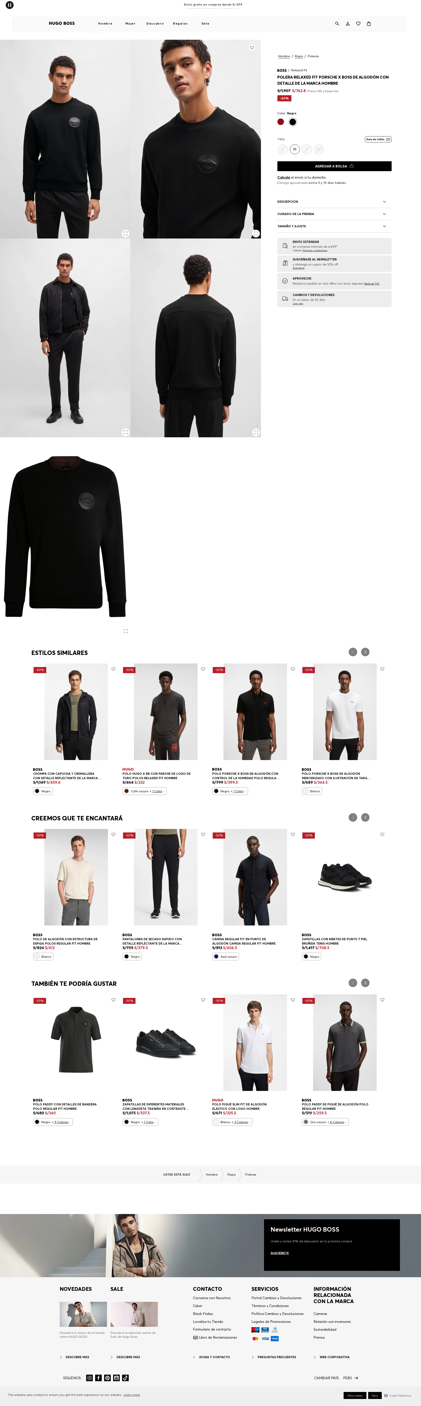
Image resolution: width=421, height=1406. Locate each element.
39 (128, 1105)
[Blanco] (306, 791)
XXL (263, 1105)
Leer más (298, 303)
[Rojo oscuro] (280, 121)
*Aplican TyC (372, 283)
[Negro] (292, 122)
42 (165, 1105)
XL (48, 774)
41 (152, 1105)
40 (307, 939)
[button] (398, 1395)
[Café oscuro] (126, 791)
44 (320, 939)
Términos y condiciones (315, 250)
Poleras (313, 56)
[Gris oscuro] (306, 1122)
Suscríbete (280, 1253)
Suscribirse (299, 268)
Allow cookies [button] (355, 1395)
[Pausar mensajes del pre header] (9, 4)
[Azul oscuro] (216, 956)
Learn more (131, 1395)
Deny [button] (375, 1395)
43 (177, 1105)
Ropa (299, 56)
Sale (206, 23)
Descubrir (155, 23)
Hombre (105, 23)
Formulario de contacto (212, 1329)
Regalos (180, 23)
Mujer (130, 23)
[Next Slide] (365, 652)
